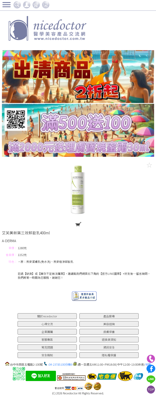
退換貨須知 (109, 340)
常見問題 (47, 347)
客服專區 (47, 340)
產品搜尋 (109, 316)
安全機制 (47, 355)
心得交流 (47, 324)
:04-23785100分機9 (60, 364)
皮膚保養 (109, 332)
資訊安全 (109, 347)
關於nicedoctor (47, 316)
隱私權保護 (109, 355)
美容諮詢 (109, 324)
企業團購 (47, 332)
